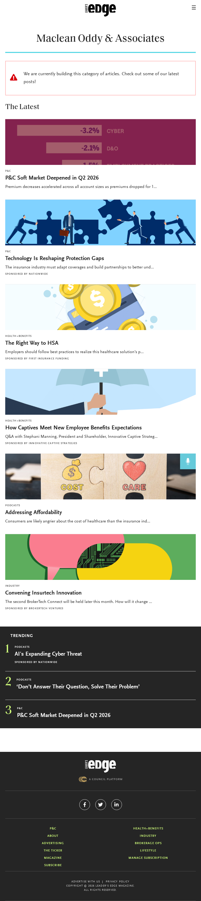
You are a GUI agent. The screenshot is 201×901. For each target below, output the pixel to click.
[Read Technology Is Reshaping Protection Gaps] (100, 222)
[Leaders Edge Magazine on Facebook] (84, 804)
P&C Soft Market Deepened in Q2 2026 (52, 178)
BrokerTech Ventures (46, 608)
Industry (12, 586)
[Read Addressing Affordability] (100, 476)
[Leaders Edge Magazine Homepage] (100, 10)
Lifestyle (148, 850)
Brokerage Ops (148, 843)
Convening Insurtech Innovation (43, 593)
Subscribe (53, 865)
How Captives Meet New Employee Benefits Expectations (73, 428)
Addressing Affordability (34, 513)
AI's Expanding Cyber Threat (48, 654)
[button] (194, 7)
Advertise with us (85, 882)
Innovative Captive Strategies (53, 443)
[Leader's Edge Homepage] (100, 766)
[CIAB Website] (100, 779)
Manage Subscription (148, 858)
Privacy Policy (118, 882)
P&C (8, 171)
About (52, 836)
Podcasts (12, 505)
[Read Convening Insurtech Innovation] (100, 557)
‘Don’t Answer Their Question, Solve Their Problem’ (78, 687)
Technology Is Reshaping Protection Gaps (54, 259)
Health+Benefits (18, 336)
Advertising (53, 843)
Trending (21, 636)
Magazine (53, 858)
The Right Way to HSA (31, 343)
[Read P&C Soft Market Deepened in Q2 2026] (100, 142)
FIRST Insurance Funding (49, 359)
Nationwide (38, 274)
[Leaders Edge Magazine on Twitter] (100, 804)
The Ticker (53, 850)
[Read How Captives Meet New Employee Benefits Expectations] (100, 392)
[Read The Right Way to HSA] (100, 307)
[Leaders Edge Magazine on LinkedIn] (116, 804)
